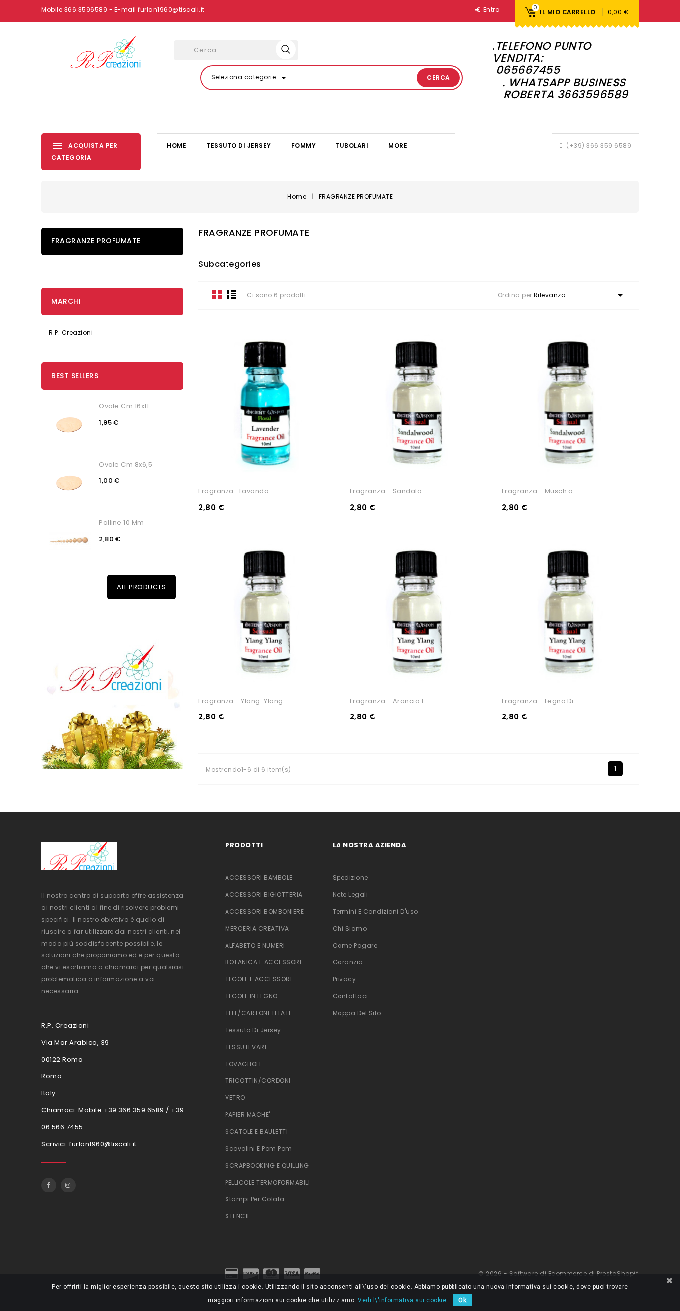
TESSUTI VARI (245, 1047)
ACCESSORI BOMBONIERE (264, 911)
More (397, 145)
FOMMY (303, 145)
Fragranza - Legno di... (540, 701)
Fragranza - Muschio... (540, 491)
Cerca (438, 77)
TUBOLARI (352, 145)
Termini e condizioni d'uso (375, 911)
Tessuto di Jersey (238, 145)
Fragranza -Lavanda (233, 491)
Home (176, 145)
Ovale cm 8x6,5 (125, 464)
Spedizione (350, 877)
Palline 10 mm (121, 522)
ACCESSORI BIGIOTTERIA (264, 894)
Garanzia (348, 962)
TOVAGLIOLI (243, 1064)
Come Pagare (355, 945)
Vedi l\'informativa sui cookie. (403, 1300)
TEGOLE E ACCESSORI (258, 979)
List (231, 294)
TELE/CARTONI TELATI (258, 1013)
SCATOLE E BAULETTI (256, 1131)
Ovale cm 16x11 (124, 406)
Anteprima (302, 467)
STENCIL (237, 1216)
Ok (462, 1300)
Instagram (68, 1185)
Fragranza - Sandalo (386, 491)
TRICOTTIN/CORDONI (258, 1080)
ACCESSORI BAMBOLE (259, 877)
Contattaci (350, 996)
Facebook (48, 1185)
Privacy (344, 979)
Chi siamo (350, 928)
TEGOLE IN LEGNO (251, 996)
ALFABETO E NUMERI (255, 945)
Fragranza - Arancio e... (390, 701)
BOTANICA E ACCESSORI (263, 962)
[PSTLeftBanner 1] (112, 695)
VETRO (235, 1097)
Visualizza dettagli (231, 467)
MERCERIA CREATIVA (257, 928)
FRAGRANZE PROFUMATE (96, 241)
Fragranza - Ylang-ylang (240, 701)
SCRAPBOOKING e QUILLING (267, 1165)
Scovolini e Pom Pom (258, 1148)
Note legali (350, 894)
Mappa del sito (357, 1013)
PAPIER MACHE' (247, 1114)
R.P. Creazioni (71, 332)
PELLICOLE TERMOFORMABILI (267, 1182)
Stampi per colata (255, 1199)
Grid (217, 294)
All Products (141, 587)
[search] (286, 49)
